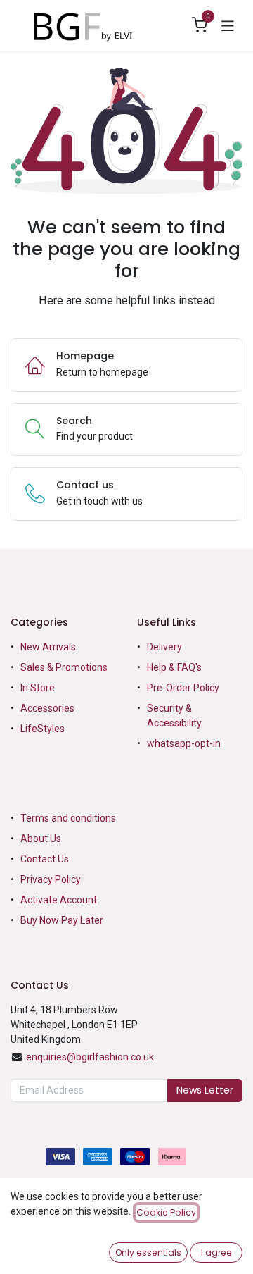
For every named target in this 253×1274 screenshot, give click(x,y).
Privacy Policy (50, 879)
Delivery (164, 647)
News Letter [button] (204, 1090)
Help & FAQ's (174, 667)
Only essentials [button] (148, 1252)
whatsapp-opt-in (184, 743)
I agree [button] (216, 1252)
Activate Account (58, 899)
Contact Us (44, 859)
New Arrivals (48, 647)
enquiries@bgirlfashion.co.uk (90, 1057)
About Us (40, 838)
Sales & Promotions (64, 667)
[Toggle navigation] (227, 25)
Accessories (47, 708)
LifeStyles (42, 728)
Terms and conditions (68, 818)
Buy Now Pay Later (62, 920)
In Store (37, 687)
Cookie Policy (166, 1212)
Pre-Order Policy (183, 687)
